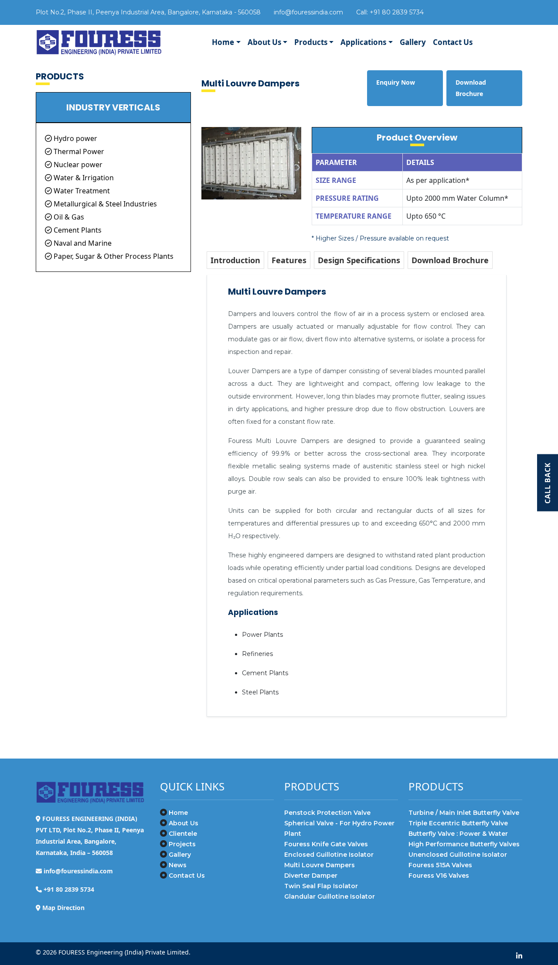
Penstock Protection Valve (327, 813)
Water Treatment (81, 191)
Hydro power (74, 138)
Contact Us (453, 42)
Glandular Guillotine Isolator (329, 896)
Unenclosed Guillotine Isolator (457, 855)
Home (178, 813)
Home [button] (223, 42)
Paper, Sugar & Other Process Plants (113, 256)
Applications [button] (363, 42)
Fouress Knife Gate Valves (326, 844)
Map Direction (63, 907)
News (178, 865)
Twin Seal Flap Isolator (321, 886)
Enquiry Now (395, 82)
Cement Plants (77, 230)
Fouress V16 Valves (438, 875)
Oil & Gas (68, 217)
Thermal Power (78, 151)
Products (310, 42)
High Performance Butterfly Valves (464, 844)
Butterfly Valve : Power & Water (458, 834)
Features (289, 260)
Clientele (183, 834)
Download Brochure (450, 260)
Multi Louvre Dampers (319, 865)
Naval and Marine (82, 243)
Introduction (235, 260)
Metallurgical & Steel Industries (104, 204)
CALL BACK (547, 482)
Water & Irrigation (83, 177)
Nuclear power (77, 164)
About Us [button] (264, 42)
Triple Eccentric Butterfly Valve (458, 823)
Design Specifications (359, 260)
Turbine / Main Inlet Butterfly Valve (463, 813)
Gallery (413, 42)
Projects (182, 844)
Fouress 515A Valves (440, 865)
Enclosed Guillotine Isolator (329, 855)
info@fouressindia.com (308, 12)
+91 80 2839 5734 (397, 12)
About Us (183, 823)
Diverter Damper (310, 875)
